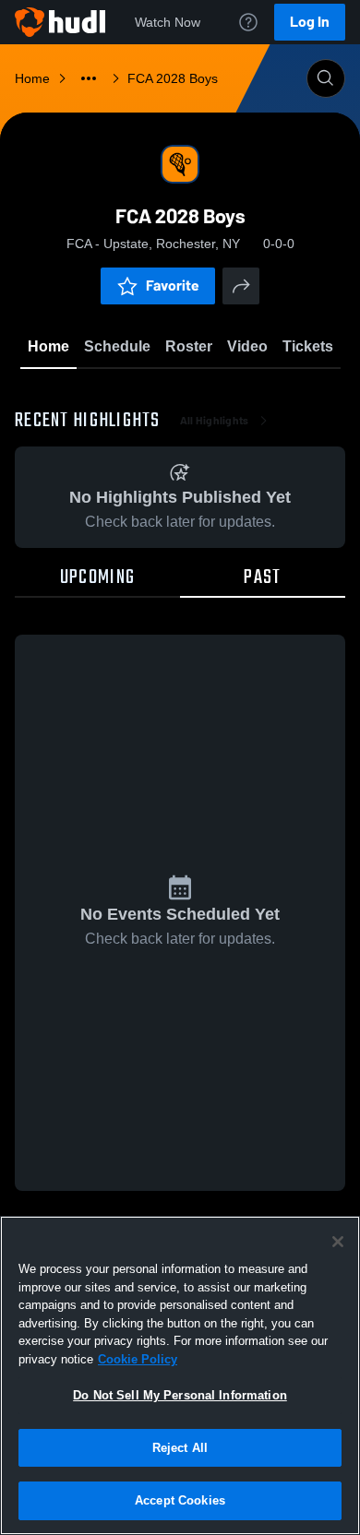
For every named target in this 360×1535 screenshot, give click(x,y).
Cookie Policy (137, 1359)
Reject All (180, 1448)
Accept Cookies (180, 1500)
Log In (310, 21)
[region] (180, 1375)
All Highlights (214, 420)
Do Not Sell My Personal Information (180, 1395)
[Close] (338, 1241)
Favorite (172, 285)
